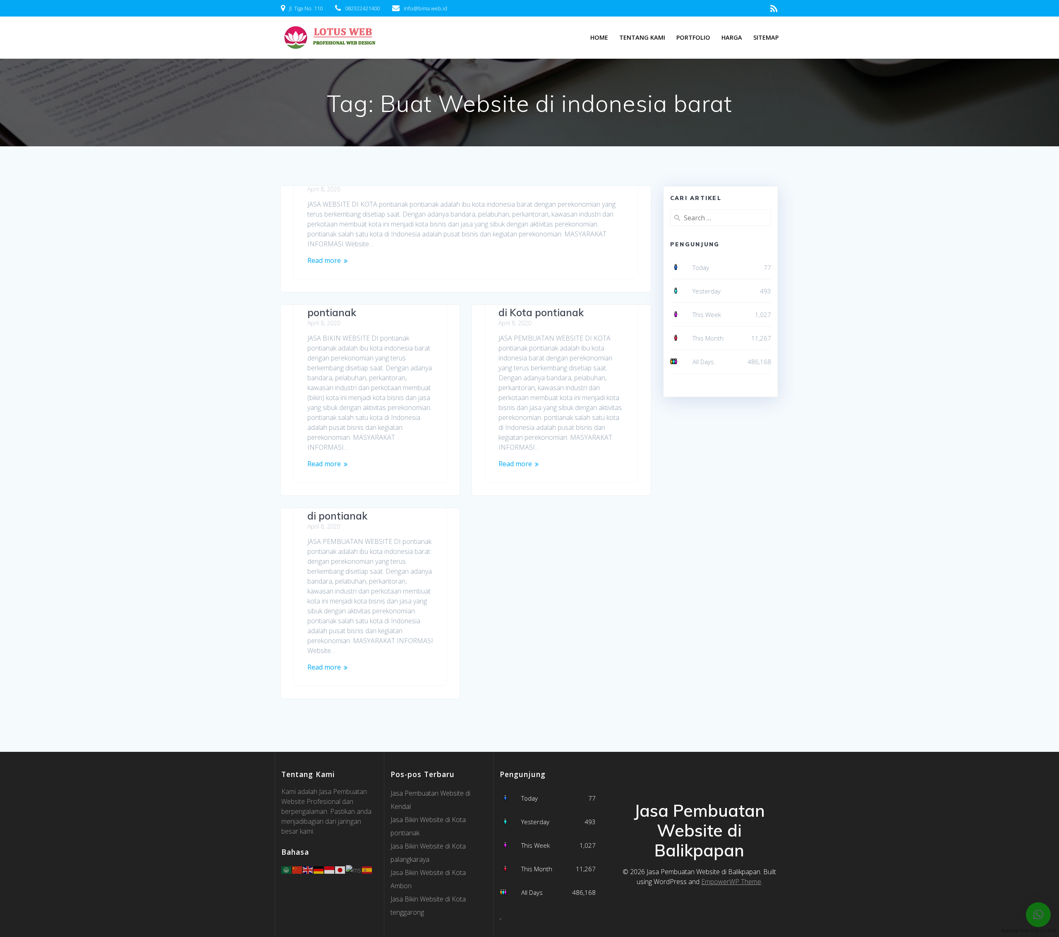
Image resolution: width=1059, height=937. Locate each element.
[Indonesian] (329, 869)
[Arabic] (286, 869)
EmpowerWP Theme (731, 881)
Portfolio (693, 37)
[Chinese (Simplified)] (297, 869)
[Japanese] (340, 869)
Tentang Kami (642, 37)
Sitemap (766, 37)
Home (599, 37)
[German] (319, 869)
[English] (308, 869)
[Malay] (354, 869)
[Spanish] (367, 869)
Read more (324, 260)
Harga (731, 37)
